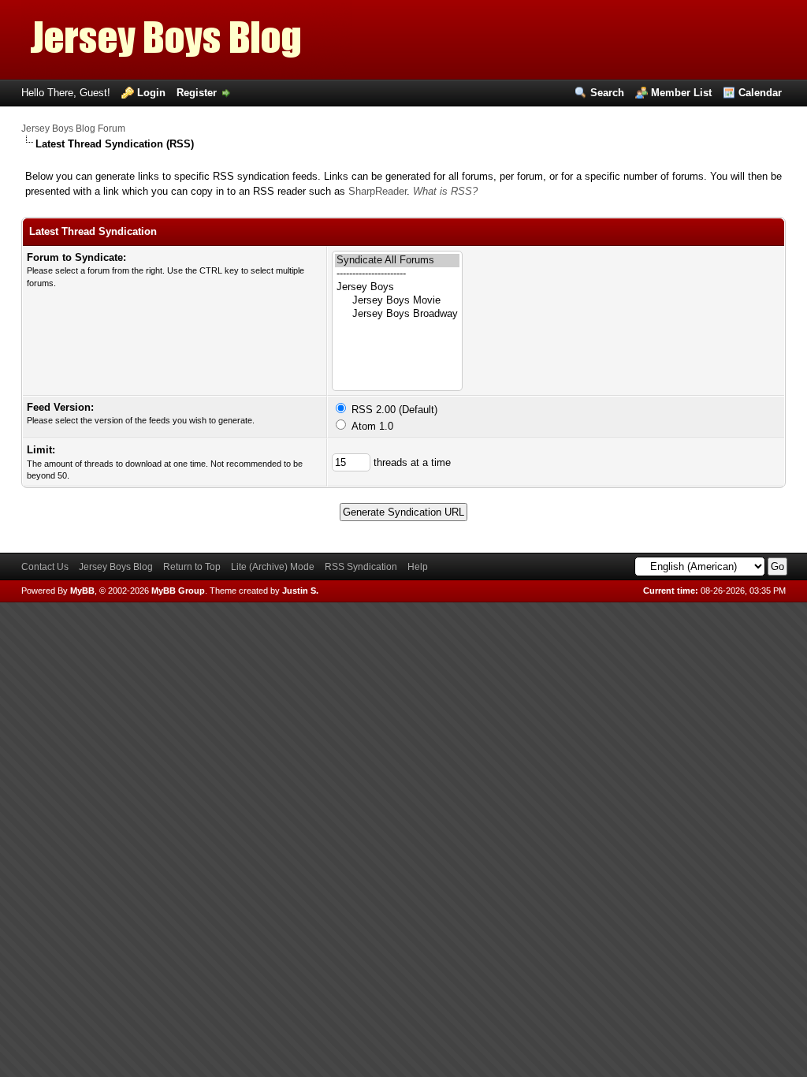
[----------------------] (397, 274)
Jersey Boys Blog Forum (73, 128)
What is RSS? (445, 191)
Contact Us (45, 566)
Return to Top (192, 566)
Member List (681, 93)
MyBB (82, 590)
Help (417, 566)
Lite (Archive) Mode (272, 566)
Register (197, 93)
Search (607, 93)
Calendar (760, 93)
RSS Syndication (361, 566)
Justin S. (300, 590)
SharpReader (377, 191)
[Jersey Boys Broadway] (397, 314)
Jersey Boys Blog (116, 566)
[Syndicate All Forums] (397, 260)
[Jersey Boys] (397, 287)
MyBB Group (178, 590)
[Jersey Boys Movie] (397, 300)
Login (151, 93)
